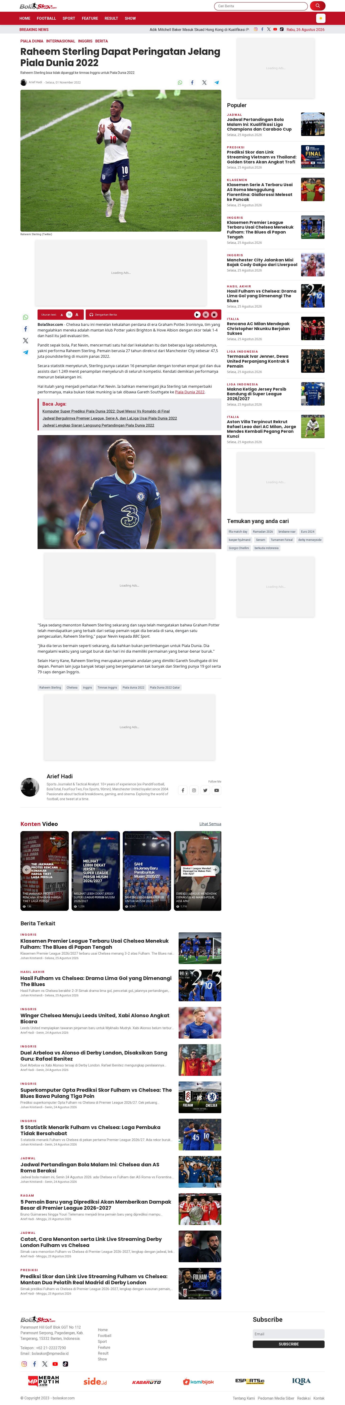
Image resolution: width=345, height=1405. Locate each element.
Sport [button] (102, 1341)
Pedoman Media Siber (276, 1398)
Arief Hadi (35, 82)
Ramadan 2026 (263, 531)
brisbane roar (287, 531)
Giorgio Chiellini (239, 548)
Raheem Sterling (50, 687)
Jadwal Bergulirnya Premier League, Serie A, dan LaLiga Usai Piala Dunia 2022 (109, 418)
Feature (90, 18)
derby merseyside (310, 540)
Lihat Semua (210, 823)
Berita (101, 41)
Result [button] (103, 1353)
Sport (69, 18)
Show (130, 18)
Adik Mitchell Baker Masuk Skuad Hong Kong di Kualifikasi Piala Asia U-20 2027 (114, 29)
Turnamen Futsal (282, 540)
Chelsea (72, 687)
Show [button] (102, 1359)
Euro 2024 (307, 531)
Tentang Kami (244, 1398)
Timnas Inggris (107, 687)
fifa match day (238, 531)
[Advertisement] (120, 273)
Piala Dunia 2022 (189, 392)
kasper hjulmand (239, 540)
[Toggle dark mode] (321, 18)
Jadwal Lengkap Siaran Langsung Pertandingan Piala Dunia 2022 (98, 425)
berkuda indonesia (267, 548)
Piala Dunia (31, 41)
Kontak (319, 1398)
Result (111, 18)
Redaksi (303, 1398)
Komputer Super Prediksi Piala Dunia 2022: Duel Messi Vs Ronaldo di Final (106, 411)
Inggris (85, 41)
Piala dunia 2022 (133, 687)
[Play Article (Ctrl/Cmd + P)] (197, 314)
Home (24, 18)
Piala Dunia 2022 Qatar (165, 687)
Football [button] (104, 1335)
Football (46, 18)
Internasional (60, 41)
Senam (260, 540)
